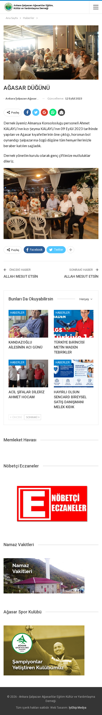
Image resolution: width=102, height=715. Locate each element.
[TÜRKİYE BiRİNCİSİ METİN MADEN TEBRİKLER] (73, 324)
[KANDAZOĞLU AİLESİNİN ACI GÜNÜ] (28, 324)
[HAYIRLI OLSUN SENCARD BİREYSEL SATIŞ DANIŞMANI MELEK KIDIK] (73, 373)
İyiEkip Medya (77, 707)
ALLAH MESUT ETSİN (21, 276)
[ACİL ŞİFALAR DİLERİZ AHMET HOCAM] (28, 373)
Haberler (17, 312)
